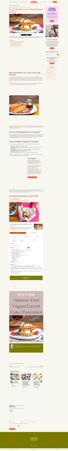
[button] (10, 230)
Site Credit (57, 449)
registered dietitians (33, 169)
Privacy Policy (11, 449)
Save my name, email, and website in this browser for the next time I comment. (19, 423)
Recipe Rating (11, 409)
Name (10, 421)
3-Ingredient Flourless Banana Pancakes (14, 366)
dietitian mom (40, 80)
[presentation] (15, 377)
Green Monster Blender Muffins (15, 198)
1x (28, 247)
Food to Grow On (31, 158)
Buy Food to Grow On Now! (32, 177)
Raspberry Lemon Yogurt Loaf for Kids (51, 76)
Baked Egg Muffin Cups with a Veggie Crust (14, 382)
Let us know (26, 278)
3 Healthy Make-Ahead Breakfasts (15, 199)
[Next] (41, 382)
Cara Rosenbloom (34, 168)
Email (22, 421)
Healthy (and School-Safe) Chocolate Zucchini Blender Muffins (19, 200)
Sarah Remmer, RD (14, 385)
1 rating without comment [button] (20, 405)
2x (29, 247)
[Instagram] (33, 446)
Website (34, 421)
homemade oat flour (12, 84)
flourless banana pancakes (26, 78)
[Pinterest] (35, 446)
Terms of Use (16, 449)
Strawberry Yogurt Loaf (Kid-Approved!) (51, 74)
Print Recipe (29, 34)
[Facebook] (31, 446)
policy (23, 363)
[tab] (25, 390)
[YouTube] (36, 446)
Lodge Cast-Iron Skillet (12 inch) (15, 245)
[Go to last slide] (11, 382)
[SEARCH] (58, 54)
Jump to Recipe (24, 34)
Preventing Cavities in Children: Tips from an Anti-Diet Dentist (35, 366)
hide (13, 40)
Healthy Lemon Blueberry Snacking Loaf (51, 78)
